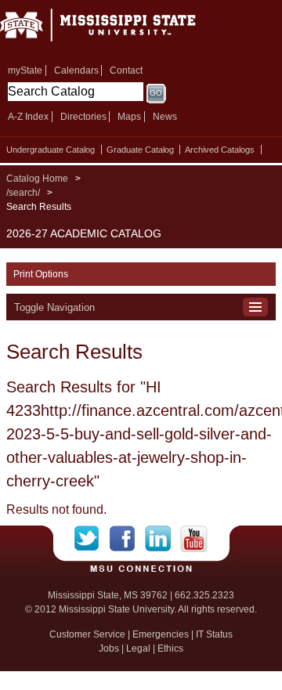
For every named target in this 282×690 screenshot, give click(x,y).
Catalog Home (37, 178)
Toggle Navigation (54, 307)
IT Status (214, 634)
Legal (138, 648)
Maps (129, 116)
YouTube (194, 539)
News (165, 116)
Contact (126, 70)
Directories (83, 116)
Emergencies (160, 634)
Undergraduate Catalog (50, 149)
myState (25, 70)
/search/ (23, 192)
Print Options (40, 274)
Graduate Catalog (140, 149)
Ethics (170, 648)
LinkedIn (162, 539)
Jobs (109, 648)
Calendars (76, 70)
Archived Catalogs (220, 149)
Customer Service (87, 634)
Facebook (127, 539)
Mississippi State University (117, 30)
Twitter (92, 539)
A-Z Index (28, 116)
